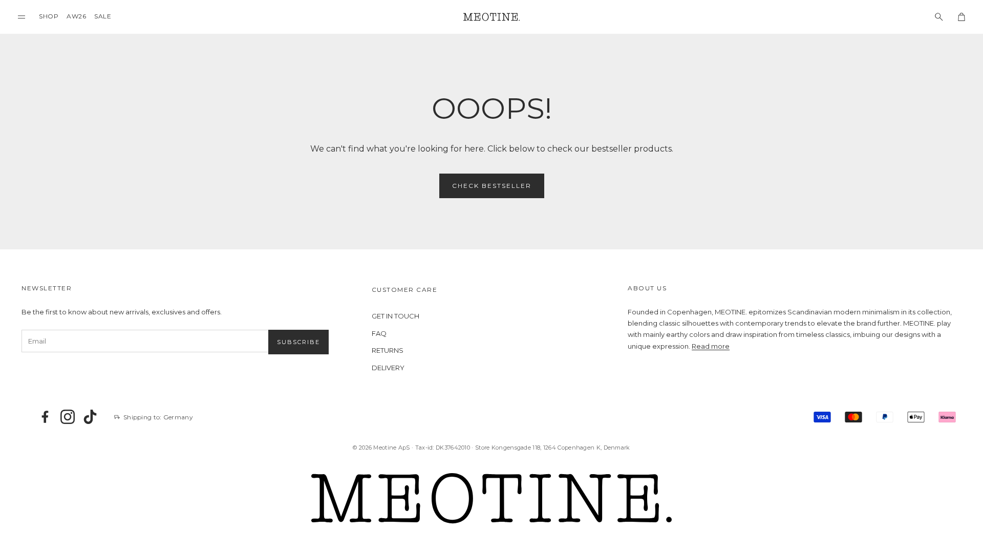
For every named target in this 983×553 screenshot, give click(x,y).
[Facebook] (45, 417)
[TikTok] (90, 417)
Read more (711, 346)
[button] (21, 16)
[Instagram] (67, 417)
